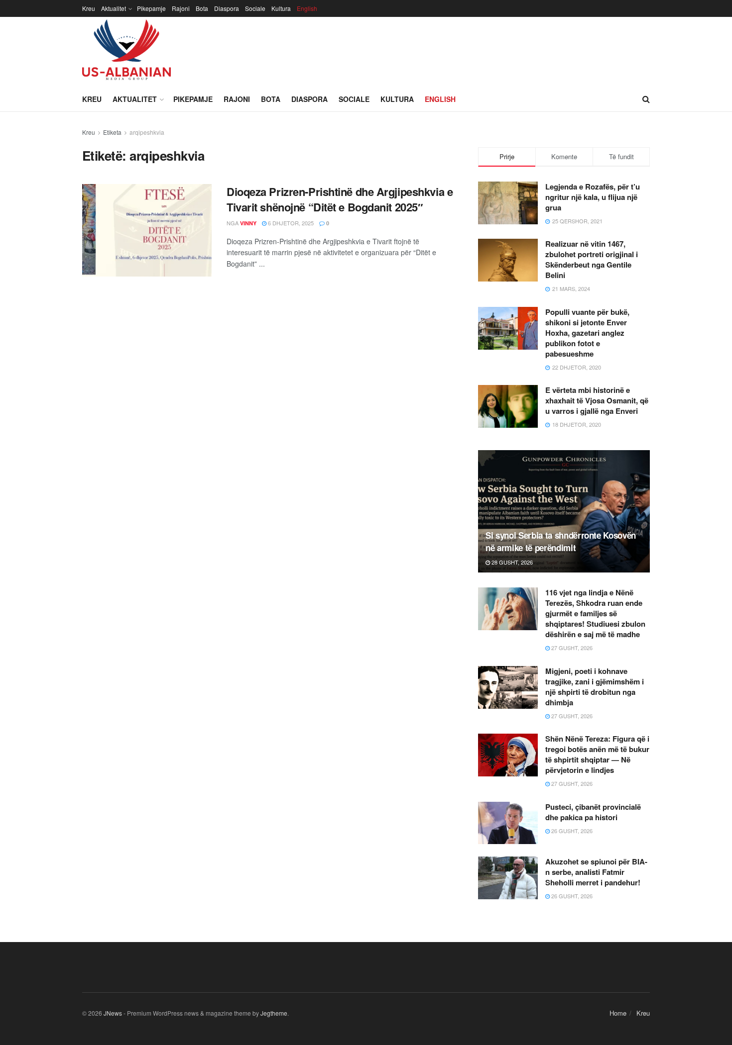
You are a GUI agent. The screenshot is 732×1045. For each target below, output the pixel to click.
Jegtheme (273, 1013)
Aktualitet (113, 8)
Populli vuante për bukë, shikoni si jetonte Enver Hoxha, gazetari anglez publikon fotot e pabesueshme (587, 332)
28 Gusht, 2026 (511, 562)
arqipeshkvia (146, 132)
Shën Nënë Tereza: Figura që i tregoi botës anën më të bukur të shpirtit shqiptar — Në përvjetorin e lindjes (597, 754)
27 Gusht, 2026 (571, 648)
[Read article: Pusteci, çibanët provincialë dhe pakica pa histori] (508, 823)
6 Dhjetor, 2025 (290, 223)
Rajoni (181, 8)
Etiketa (112, 132)
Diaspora (226, 8)
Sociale (255, 8)
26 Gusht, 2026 (571, 831)
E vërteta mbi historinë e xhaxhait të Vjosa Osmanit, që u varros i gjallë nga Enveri (596, 400)
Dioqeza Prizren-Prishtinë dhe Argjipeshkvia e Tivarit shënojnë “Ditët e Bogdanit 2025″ (340, 199)
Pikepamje (151, 8)
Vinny (248, 223)
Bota (202, 8)
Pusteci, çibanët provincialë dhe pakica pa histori (593, 812)
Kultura (281, 8)
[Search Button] (646, 99)
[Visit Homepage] (126, 51)
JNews (113, 1013)
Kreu (88, 8)
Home (618, 1013)
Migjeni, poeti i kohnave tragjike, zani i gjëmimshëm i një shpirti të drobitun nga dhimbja (594, 686)
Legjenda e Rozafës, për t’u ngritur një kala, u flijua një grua (592, 197)
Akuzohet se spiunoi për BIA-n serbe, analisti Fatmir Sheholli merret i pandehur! (596, 872)
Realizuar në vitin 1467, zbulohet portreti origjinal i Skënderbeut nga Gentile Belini (591, 259)
